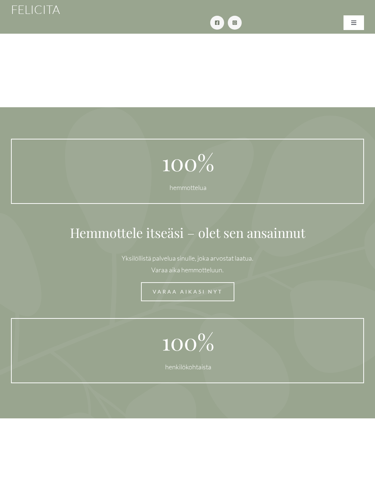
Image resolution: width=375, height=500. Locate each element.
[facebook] (217, 23)
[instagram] (235, 23)
